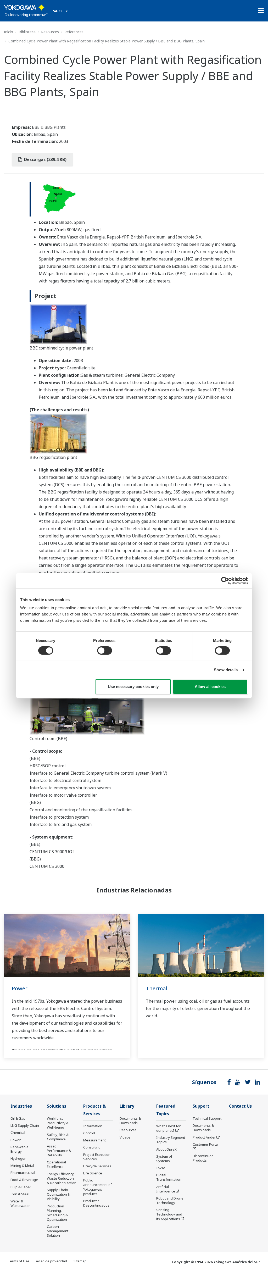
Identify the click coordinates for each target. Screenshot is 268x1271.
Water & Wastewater (20, 1203)
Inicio (8, 31)
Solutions (56, 1106)
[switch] (104, 650)
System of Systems (164, 1158)
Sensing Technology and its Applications (169, 1214)
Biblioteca (27, 31)
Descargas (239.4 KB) (44, 159)
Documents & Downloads (130, 1120)
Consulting (91, 1147)
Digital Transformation (168, 1177)
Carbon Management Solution (57, 1231)
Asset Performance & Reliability (59, 1150)
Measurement (94, 1140)
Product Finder (204, 1137)
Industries (21, 1106)
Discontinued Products (203, 1158)
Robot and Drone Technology (169, 1200)
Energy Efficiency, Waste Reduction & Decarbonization (61, 1178)
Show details (226, 670)
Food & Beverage (24, 1179)
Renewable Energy (19, 1149)
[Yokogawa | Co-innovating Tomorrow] (26, 10)
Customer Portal (206, 1144)
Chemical (17, 1132)
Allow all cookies (210, 686)
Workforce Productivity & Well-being (58, 1123)
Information (92, 1126)
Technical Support (207, 1118)
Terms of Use (18, 1261)
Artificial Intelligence (165, 1189)
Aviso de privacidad (51, 1261)
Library (127, 1106)
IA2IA (160, 1167)
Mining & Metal (22, 1165)
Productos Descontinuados (96, 1203)
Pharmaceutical (22, 1172)
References (73, 31)
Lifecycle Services (97, 1166)
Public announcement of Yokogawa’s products (97, 1187)
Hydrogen (18, 1158)
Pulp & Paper (20, 1187)
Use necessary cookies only (133, 686)
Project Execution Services (96, 1156)
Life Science (92, 1173)
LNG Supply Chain (24, 1125)
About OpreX (166, 1149)
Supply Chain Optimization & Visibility (58, 1194)
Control (89, 1133)
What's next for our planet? (168, 1128)
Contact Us (240, 1106)
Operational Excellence (56, 1164)
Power (19, 988)
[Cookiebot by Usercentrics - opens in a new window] (225, 580)
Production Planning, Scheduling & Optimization (57, 1213)
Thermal (156, 988)
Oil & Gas (17, 1118)
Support (201, 1106)
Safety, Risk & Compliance (58, 1136)
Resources (50, 31)
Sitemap (80, 1261)
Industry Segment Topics (170, 1139)
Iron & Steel (19, 1194)
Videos (125, 1137)
